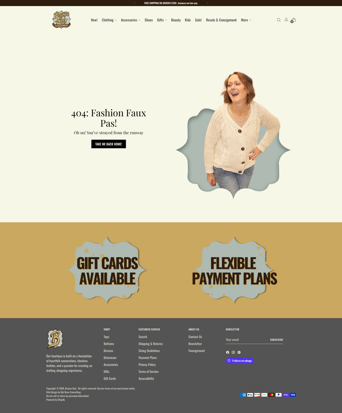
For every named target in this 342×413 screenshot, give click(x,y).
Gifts (106, 371)
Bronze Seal (71, 388)
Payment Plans (148, 357)
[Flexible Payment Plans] (234, 270)
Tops (106, 336)
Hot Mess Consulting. (71, 392)
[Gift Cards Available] (107, 270)
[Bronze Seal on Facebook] (228, 352)
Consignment (196, 350)
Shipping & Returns (151, 343)
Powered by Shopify (55, 399)
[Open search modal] (278, 19)
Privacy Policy (147, 364)
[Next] (207, 3)
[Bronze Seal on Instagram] (234, 352)
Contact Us (195, 336)
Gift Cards (110, 378)
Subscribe (276, 339)
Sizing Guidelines (149, 350)
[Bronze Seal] (61, 20)
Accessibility (146, 378)
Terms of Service (149, 371)
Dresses (108, 350)
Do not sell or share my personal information (67, 396)
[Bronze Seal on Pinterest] (239, 352)
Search (143, 336)
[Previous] (135, 3)
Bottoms (109, 343)
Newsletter (195, 343)
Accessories (111, 364)
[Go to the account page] (286, 19)
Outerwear (110, 357)
